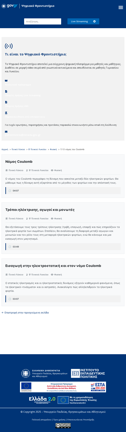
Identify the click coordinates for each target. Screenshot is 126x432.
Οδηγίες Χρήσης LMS (16, 106)
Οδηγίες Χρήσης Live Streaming (23, 95)
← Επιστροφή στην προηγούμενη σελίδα (25, 312)
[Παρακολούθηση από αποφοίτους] (6, 113)
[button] (120, 7)
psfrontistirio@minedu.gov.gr (23, 135)
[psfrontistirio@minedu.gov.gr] (6, 131)
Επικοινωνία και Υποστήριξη (80, 419)
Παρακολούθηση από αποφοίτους (25, 116)
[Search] (58, 21)
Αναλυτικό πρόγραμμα (18, 84)
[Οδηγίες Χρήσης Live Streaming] (6, 91)
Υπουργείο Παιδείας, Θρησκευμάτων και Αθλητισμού (75, 411)
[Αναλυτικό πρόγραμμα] (6, 80)
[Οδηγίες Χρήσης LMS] (6, 102)
